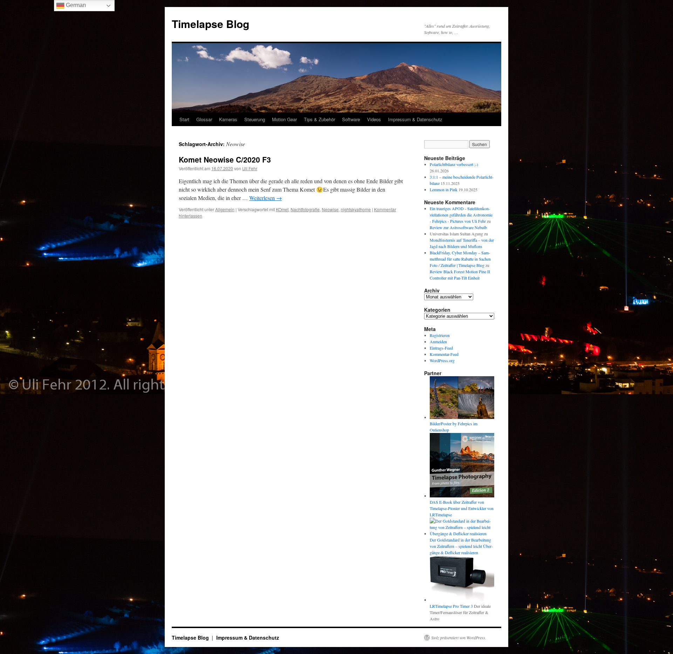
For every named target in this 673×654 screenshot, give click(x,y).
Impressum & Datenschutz (415, 119)
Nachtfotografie (305, 209)
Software (351, 119)
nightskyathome (356, 209)
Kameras (228, 119)
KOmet (282, 209)
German (75, 5)
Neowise (330, 209)
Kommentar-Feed (444, 354)
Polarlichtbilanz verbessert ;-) (454, 164)
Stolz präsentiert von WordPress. (458, 637)
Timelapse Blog (210, 23)
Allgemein (224, 209)
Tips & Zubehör (319, 119)
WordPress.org (442, 360)
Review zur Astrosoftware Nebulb (458, 227)
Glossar (204, 119)
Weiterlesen (265, 197)
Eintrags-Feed (441, 348)
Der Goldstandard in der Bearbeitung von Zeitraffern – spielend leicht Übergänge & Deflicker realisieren (461, 546)
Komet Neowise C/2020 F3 (225, 159)
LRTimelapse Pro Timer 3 (451, 606)
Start (184, 119)
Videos (374, 119)
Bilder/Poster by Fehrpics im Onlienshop (453, 427)
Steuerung (254, 119)
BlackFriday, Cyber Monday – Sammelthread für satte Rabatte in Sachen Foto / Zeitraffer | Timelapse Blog (460, 259)
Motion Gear (284, 119)
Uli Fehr (249, 168)
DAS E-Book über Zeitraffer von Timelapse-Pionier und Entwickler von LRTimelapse (462, 508)
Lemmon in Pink (443, 189)
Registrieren (440, 335)
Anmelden (438, 341)
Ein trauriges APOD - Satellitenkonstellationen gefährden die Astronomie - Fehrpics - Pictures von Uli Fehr (461, 215)
